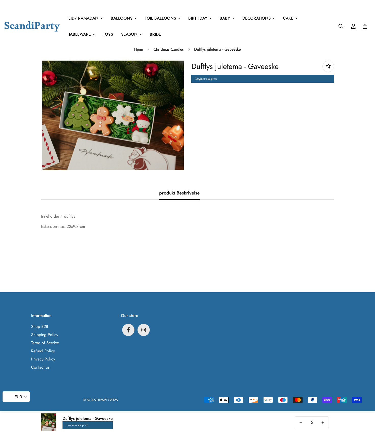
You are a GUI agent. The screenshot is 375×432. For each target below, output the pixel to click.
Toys (108, 34)
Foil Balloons (160, 18)
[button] (364, 26)
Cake (288, 18)
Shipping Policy (44, 335)
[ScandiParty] (32, 26)
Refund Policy (43, 351)
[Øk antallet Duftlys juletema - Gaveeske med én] (323, 422)
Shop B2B (39, 326)
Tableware (79, 34)
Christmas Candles (169, 49)
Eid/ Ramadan (83, 18)
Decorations (256, 18)
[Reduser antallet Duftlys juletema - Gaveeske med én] (301, 422)
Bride (155, 34)
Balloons (121, 18)
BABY (225, 18)
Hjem (138, 49)
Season (129, 34)
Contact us (40, 367)
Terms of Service (45, 343)
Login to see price (206, 78)
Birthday (197, 18)
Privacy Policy (43, 359)
